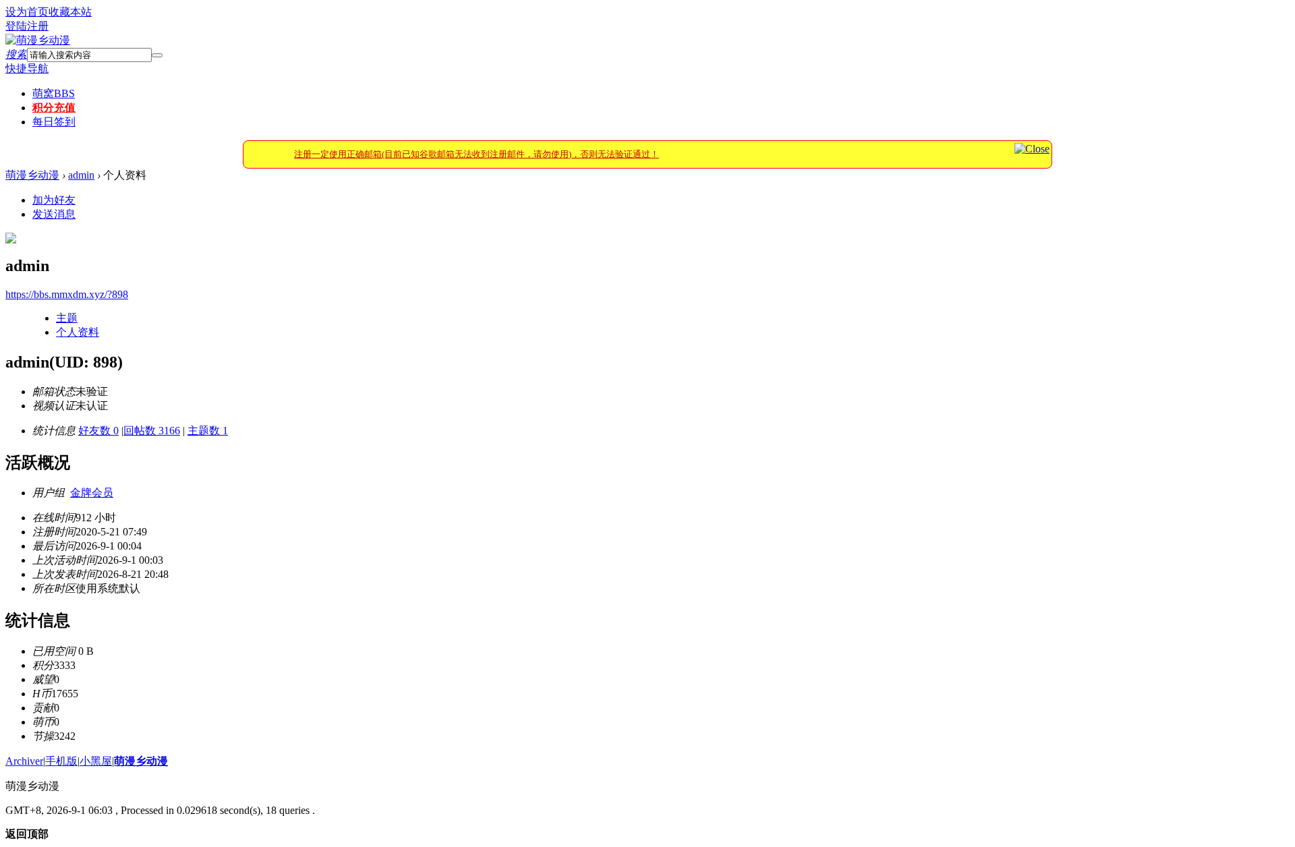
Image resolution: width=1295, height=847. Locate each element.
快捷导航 (27, 68)
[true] (157, 55)
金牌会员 (91, 492)
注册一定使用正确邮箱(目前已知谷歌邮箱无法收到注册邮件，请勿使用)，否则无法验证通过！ (476, 154)
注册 (38, 26)
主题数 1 (208, 430)
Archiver (24, 761)
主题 (67, 318)
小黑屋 (96, 761)
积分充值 (54, 107)
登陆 (16, 26)
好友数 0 (98, 430)
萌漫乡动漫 (32, 175)
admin (81, 175)
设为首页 (27, 12)
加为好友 (54, 200)
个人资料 (77, 332)
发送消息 (54, 214)
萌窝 (53, 93)
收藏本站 (70, 12)
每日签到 (54, 121)
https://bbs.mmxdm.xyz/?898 (66, 294)
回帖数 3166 (151, 430)
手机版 (61, 761)
